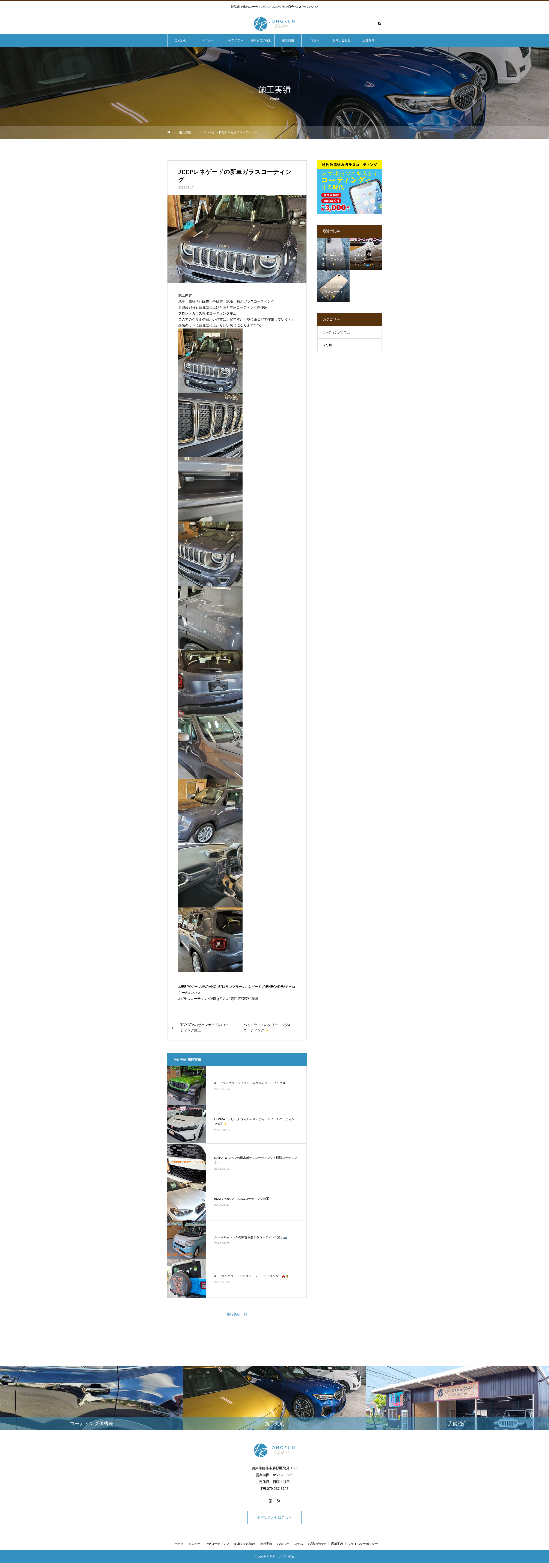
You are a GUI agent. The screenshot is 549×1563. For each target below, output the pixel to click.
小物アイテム (234, 40)
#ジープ (195, 987)
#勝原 (254, 999)
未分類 (327, 345)
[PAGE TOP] (274, 1359)
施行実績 (266, 1543)
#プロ (224, 999)
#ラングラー (232, 987)
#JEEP (183, 987)
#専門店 (235, 999)
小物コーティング (217, 1543)
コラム (314, 40)
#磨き (215, 999)
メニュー (208, 40)
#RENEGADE (272, 987)
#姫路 (245, 999)
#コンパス (193, 993)
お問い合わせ (342, 40)
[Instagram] (270, 1501)
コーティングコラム (336, 332)
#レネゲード (251, 987)
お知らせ (283, 1543)
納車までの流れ (261, 40)
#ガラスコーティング (194, 999)
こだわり (181, 40)
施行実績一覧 (237, 1314)
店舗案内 (368, 40)
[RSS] (379, 23)
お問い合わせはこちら (274, 1517)
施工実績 (288, 40)
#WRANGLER (212, 987)
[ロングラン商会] (274, 24)
